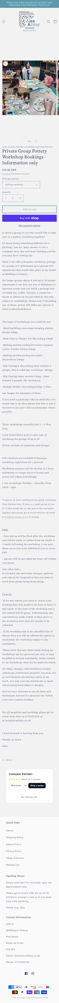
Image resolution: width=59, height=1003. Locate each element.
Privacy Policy (14, 851)
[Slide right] (36, 141)
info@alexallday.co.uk (16, 517)
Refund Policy (13, 844)
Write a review (37, 785)
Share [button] (9, 759)
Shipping (6, 174)
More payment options (29, 225)
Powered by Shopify (40, 998)
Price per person (10, 178)
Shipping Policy (15, 837)
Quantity (6, 192)
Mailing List (13, 864)
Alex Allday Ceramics (25, 998)
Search (9, 830)
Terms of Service (15, 857)
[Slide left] (23, 141)
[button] (3, 21)
